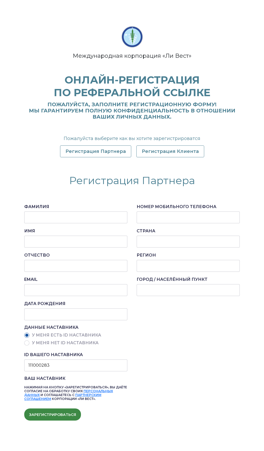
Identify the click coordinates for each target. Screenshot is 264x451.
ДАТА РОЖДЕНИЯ (44, 303)
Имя (29, 230)
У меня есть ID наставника (66, 335)
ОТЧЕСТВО (37, 255)
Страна (146, 230)
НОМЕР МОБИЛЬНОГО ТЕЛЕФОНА (176, 206)
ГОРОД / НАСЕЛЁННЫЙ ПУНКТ (172, 279)
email (31, 279)
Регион (146, 255)
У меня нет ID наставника (65, 342)
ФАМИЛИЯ (36, 206)
